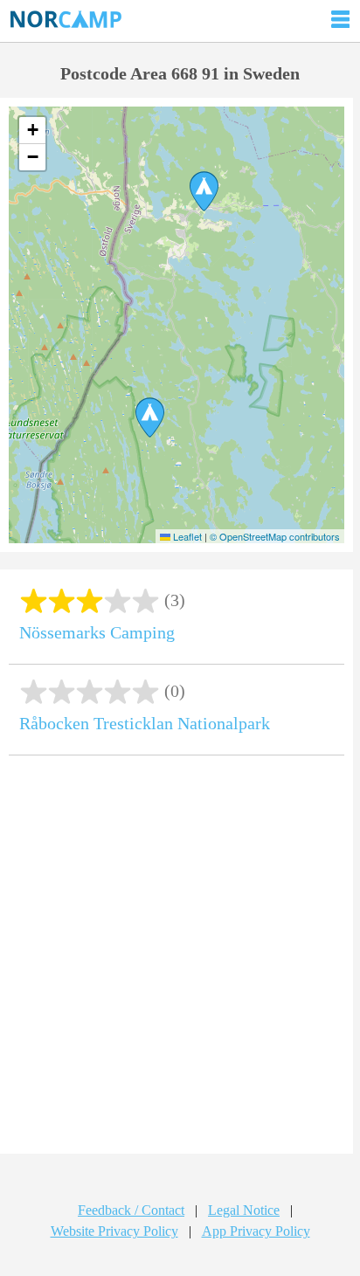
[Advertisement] (180, 961)
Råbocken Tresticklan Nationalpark (144, 723)
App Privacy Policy (256, 1231)
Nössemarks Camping (97, 632)
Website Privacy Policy (114, 1231)
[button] (204, 191)
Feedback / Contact (131, 1210)
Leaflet (186, 536)
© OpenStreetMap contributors (275, 536)
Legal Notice (244, 1210)
